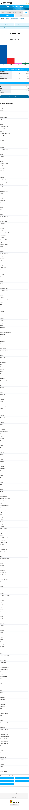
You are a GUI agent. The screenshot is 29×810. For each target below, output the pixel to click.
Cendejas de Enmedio (4, 253)
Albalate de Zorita (3, 117)
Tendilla (1, 637)
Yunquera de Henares (4, 761)
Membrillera (2, 447)
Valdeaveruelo (2, 704)
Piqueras (1, 535)
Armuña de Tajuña (3, 179)
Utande (1, 694)
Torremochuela (3, 671)
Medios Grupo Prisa (14, 805)
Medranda (2, 443)
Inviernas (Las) (3, 394)
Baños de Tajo (2, 195)
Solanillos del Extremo (4, 618)
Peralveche (2, 526)
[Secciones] (1, 3)
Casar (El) (2, 237)
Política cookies (3, 796)
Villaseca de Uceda (3, 745)
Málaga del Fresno (3, 417)
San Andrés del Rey (3, 597)
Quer (1, 556)
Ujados (1, 692)
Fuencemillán (2, 329)
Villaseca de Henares (4, 743)
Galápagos (2, 346)
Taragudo (2, 630)
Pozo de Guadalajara (4, 544)
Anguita (1, 161)
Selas (1, 607)
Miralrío (1, 463)
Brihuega (1, 207)
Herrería (1, 359)
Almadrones (2, 145)
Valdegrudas (2, 708)
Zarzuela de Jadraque (4, 768)
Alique (1, 142)
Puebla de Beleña (3, 551)
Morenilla (2, 482)
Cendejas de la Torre (4, 255)
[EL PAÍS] (7, 3)
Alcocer (1, 124)
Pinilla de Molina (3, 530)
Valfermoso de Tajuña (4, 722)
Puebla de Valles (3, 554)
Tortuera (1, 678)
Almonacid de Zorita (4, 149)
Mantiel (1, 424)
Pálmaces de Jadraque (4, 505)
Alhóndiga (2, 140)
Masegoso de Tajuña (4, 431)
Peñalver (1, 521)
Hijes (1, 364)
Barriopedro (2, 200)
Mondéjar (2, 475)
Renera (1, 563)
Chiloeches (2, 269)
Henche (1, 355)
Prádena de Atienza (3, 547)
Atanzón (1, 184)
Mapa (23, 9)
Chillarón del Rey (3, 267)
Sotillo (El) (2, 623)
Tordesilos (2, 651)
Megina (1, 445)
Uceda (1, 690)
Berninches (2, 202)
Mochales (2, 466)
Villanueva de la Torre (4, 738)
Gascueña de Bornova (4, 350)
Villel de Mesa (2, 748)
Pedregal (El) (2, 517)
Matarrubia (2, 433)
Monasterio (2, 473)
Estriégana (2, 322)
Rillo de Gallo (2, 570)
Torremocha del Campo (4, 667)
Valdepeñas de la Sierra (4, 715)
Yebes (1, 752)
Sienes (1, 614)
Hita (1, 366)
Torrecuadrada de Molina (5, 655)
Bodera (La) (2, 205)
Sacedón (1, 588)
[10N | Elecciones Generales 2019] (14, 6)
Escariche (2, 311)
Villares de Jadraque (4, 741)
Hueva (1, 385)
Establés (1, 320)
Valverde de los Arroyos (4, 729)
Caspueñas (2, 242)
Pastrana (1, 514)
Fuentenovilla (2, 341)
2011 (26, 12)
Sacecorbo (2, 586)
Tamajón (1, 627)
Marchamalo (2, 429)
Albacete (7, 778)
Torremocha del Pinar (4, 669)
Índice (13, 797)
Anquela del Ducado (4, 163)
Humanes (2, 387)
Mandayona (2, 422)
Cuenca (7, 781)
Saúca (1, 602)
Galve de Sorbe (3, 348)
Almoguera (2, 147)
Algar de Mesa (2, 135)
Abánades (2, 105)
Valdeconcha (2, 706)
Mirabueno (2, 461)
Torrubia (1, 674)
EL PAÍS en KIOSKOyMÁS (23, 796)
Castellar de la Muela (4, 246)
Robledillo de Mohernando (5, 574)
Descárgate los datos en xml (14, 96)
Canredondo (2, 225)
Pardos (1, 507)
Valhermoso (2, 725)
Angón (1, 158)
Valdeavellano (2, 701)
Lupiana (1, 408)
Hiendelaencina (3, 362)
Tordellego (2, 646)
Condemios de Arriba (4, 290)
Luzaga (1, 410)
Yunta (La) (2, 764)
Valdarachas (2, 697)
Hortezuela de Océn (4, 376)
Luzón (1, 413)
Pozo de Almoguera (3, 542)
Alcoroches (2, 131)
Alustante (2, 156)
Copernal (1, 295)
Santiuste (2, 600)
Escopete (2, 313)
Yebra (1, 755)
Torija (1, 653)
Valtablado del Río (3, 727)
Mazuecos (2, 440)
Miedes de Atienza (3, 450)
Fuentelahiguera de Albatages (5, 332)
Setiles (1, 611)
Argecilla (1, 175)
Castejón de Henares (4, 244)
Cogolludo (2, 286)
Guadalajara (2, 353)
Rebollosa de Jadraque (4, 558)
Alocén (1, 151)
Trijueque (2, 685)
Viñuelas (1, 750)
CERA (1, 260)
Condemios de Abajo (4, 288)
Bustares (1, 214)
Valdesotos (2, 720)
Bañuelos (2, 198)
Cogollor (1, 283)
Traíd (1, 683)
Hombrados (2, 369)
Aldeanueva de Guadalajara (5, 133)
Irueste (1, 396)
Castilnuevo (2, 251)
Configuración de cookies (11, 796)
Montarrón (2, 477)
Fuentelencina (2, 334)
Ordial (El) (2, 500)
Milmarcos (2, 456)
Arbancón (2, 170)
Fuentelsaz (2, 336)
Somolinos (2, 621)
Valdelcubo (2, 711)
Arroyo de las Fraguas (4, 182)
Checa (1, 262)
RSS (15, 797)
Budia (1, 209)
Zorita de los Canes (3, 771)
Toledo (7, 784)
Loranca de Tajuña (3, 406)
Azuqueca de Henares (4, 191)
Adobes (1, 110)
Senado (22, 15)
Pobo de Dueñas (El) (4, 537)
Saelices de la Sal (3, 591)
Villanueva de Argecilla (4, 736)
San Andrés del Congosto (5, 595)
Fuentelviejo (2, 339)
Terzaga (1, 639)
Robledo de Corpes (3, 577)
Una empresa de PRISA (14, 801)
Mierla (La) (2, 452)
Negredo (1, 489)
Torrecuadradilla (3, 658)
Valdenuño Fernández (4, 713)
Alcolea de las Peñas (4, 126)
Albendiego (2, 121)
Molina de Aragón (3, 470)
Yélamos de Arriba (3, 759)
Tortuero (1, 681)
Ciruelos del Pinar (3, 279)
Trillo (1, 688)
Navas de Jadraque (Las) (4, 487)
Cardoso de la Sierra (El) (4, 232)
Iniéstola (1, 392)
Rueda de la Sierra (3, 584)
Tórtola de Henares (3, 676)
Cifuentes (2, 272)
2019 (3, 12)
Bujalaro (1, 212)
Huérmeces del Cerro (4, 380)
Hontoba (1, 371)
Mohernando (2, 468)
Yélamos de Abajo (3, 757)
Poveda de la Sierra (3, 540)
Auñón (1, 188)
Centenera (2, 258)
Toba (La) (2, 644)
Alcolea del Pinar (3, 128)
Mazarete (2, 438)
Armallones (2, 177)
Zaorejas (1, 766)
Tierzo (1, 641)
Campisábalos (2, 223)
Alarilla (1, 115)
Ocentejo (1, 491)
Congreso (7, 15)
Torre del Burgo (3, 660)
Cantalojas (2, 228)
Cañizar (1, 230)
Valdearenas (2, 699)
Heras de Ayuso (3, 357)
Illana (1, 389)
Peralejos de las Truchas (4, 524)
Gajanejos (2, 343)
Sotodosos (2, 625)
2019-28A (9, 12)
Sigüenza (2, 616)
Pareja (1, 512)
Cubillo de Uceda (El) (4, 299)
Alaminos (2, 112)
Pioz (1, 533)
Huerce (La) (2, 378)
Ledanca (1, 403)
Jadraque (2, 399)
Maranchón (2, 426)
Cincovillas (2, 274)
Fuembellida (2, 327)
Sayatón (1, 604)
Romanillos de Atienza (4, 579)
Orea (1, 503)
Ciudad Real (21, 778)
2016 (14, 12)
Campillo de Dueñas (4, 219)
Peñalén (1, 519)
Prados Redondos (3, 549)
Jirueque (1, 401)
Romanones (2, 581)
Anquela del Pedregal (4, 165)
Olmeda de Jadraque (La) (5, 498)
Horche (1, 373)
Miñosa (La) (2, 459)
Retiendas (2, 565)
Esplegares (2, 318)
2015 (20, 12)
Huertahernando (3, 383)
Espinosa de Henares (4, 316)
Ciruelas (1, 276)
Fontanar (1, 325)
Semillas (1, 609)
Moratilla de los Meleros (4, 480)
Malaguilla (2, 420)
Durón (1, 304)
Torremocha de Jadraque (5, 664)
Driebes (1, 302)
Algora (1, 138)
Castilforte (2, 249)
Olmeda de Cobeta (3, 496)
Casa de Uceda (3, 235)
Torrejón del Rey (3, 662)
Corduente (2, 297)
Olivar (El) (2, 493)
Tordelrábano (2, 648)
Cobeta (1, 281)
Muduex (1, 484)
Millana (1, 454)
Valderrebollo (2, 718)
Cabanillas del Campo (4, 216)
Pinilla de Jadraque (3, 528)
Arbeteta (1, 172)
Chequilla (2, 265)
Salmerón (2, 593)
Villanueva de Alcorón (4, 734)
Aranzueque (2, 168)
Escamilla (2, 309)
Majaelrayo (2, 415)
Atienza (1, 186)
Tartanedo (2, 634)
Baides (1, 193)
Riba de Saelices (3, 567)
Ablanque (2, 108)
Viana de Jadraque (3, 731)
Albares (1, 119)
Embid (1, 306)
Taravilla (1, 632)
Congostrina (2, 292)
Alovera (1, 154)
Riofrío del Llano (3, 572)
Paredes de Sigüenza (4, 510)
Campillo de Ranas (3, 221)
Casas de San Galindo (4, 239)
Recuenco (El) (2, 560)
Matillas (1, 436)
